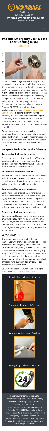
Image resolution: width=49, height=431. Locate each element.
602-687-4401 (24, 15)
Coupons (24, 416)
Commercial (27, 413)
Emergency (14, 416)
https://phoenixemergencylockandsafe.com (25, 407)
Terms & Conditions (12, 419)
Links (42, 419)
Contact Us (34, 416)
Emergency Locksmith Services (24, 365)
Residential (16, 413)
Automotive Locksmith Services (24, 333)
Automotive (38, 413)
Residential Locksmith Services (24, 277)
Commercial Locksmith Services (24, 305)
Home (7, 413)
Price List (25, 419)
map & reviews (33, 402)
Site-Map (34, 419)
